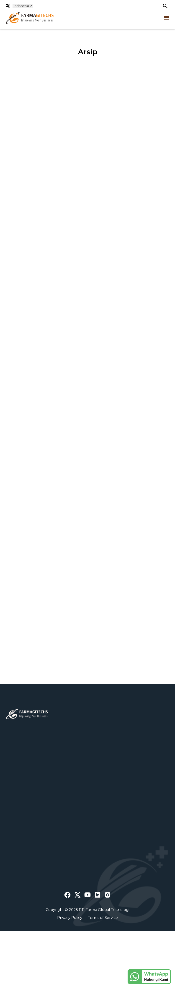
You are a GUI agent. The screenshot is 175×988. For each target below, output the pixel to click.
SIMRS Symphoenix (118, 836)
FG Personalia (113, 862)
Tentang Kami (18, 836)
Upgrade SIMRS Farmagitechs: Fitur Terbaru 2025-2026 (38, 256)
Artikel (12, 884)
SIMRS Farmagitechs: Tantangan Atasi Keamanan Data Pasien (130, 142)
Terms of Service (103, 918)
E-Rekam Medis (115, 849)
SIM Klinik (109, 843)
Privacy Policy (69, 918)
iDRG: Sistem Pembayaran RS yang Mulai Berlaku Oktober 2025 (129, 373)
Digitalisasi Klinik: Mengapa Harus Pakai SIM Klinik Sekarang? (41, 370)
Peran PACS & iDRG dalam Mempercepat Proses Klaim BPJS (40, 142)
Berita (11, 890)
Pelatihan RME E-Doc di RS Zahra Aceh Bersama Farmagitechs (44, 484)
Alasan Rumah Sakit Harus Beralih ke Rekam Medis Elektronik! (39, 601)
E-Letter (108, 855)
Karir (10, 843)
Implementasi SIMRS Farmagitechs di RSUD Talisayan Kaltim (129, 256)
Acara (11, 897)
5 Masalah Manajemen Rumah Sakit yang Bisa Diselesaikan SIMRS (130, 598)
